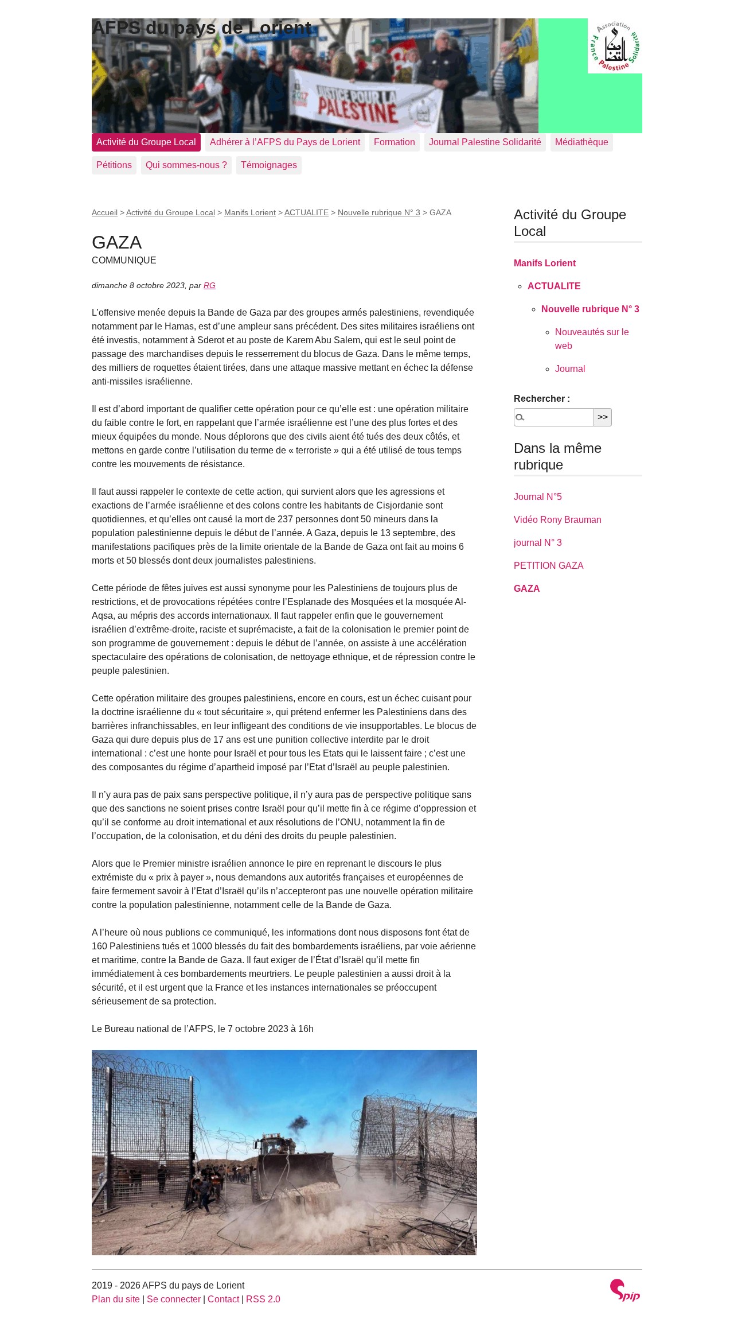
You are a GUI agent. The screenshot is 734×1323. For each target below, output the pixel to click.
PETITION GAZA (549, 566)
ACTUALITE (306, 212)
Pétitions (114, 165)
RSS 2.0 (263, 1299)
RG (210, 285)
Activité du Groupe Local (146, 142)
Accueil (105, 212)
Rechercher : (542, 399)
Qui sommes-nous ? (186, 165)
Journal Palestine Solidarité (485, 142)
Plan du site (116, 1299)
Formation (394, 142)
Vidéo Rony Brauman (558, 520)
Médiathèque (581, 142)
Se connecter (174, 1299)
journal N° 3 (538, 543)
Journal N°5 (538, 497)
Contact (223, 1299)
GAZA (527, 588)
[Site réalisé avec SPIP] (625, 1292)
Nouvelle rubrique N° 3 (379, 212)
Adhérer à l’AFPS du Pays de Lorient (285, 142)
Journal (570, 369)
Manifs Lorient (250, 212)
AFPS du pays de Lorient (201, 27)
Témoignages (269, 165)
